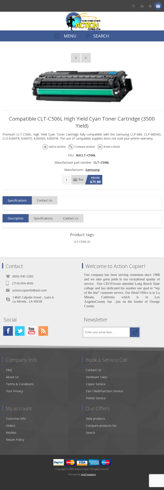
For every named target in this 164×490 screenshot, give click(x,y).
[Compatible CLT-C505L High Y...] (76, 58)
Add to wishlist (57, 146)
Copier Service (95, 384)
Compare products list (101, 426)
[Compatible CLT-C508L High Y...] (86, 58)
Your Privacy (14, 391)
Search (90, 433)
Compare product (85, 146)
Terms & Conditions (20, 384)
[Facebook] (8, 331)
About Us (12, 377)
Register (133, 6)
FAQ (9, 370)
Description (15, 218)
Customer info (16, 418)
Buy (81, 179)
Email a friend (112, 146)
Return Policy (15, 440)
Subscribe (134, 332)
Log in (142, 6)
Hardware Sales (96, 377)
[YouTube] (31, 331)
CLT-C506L (80, 242)
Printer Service (96, 398)
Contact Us (44, 200)
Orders (10, 426)
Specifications (17, 200)
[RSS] (43, 331)
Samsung (92, 170)
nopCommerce (88, 474)
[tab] (17, 200)
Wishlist (11, 433)
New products (95, 418)
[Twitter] (20, 331)
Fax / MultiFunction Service (104, 391)
